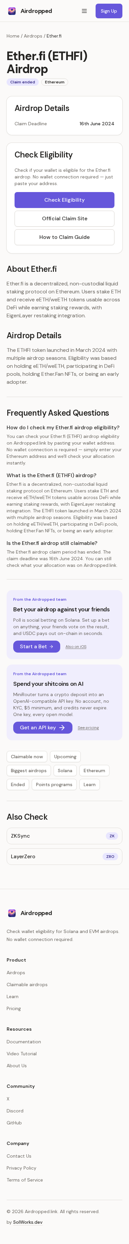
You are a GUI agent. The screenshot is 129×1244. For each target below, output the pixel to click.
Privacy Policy (21, 1168)
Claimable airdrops (27, 984)
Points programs (54, 784)
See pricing (88, 727)
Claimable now (27, 757)
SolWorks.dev (28, 1222)
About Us (17, 1066)
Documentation (24, 1042)
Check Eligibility (64, 199)
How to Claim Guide (64, 237)
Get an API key (38, 727)
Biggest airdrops (29, 771)
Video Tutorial (22, 1054)
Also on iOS (75, 646)
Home (13, 36)
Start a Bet (33, 646)
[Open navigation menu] (84, 11)
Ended (18, 784)
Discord (15, 1111)
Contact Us (19, 1156)
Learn (90, 784)
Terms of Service (25, 1180)
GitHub (14, 1123)
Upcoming (65, 757)
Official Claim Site (64, 218)
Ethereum (94, 771)
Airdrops (33, 36)
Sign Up (109, 11)
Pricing (14, 1008)
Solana (65, 771)
